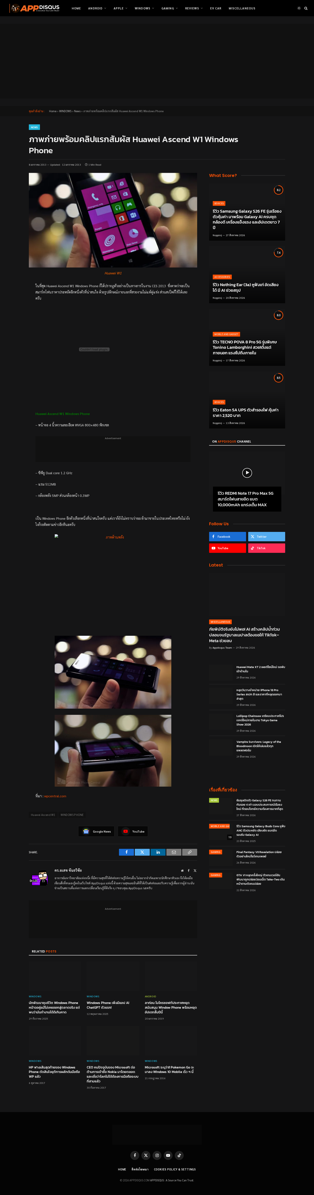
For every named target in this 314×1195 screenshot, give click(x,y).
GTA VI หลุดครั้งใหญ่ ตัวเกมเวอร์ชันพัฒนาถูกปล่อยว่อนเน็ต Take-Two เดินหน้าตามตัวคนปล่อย (260, 879)
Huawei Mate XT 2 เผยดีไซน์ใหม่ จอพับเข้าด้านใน (260, 669)
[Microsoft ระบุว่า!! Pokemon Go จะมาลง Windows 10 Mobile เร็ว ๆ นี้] (171, 1040)
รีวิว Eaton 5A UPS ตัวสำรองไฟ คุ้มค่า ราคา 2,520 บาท (246, 412)
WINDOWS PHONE (72, 815)
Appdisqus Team (222, 647)
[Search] (306, 8)
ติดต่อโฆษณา (140, 1169)
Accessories (222, 276)
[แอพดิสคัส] (33, 8)
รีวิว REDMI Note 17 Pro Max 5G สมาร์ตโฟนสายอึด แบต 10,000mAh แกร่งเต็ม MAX (245, 499)
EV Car (216, 8)
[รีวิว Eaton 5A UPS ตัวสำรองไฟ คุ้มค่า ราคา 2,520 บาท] (247, 399)
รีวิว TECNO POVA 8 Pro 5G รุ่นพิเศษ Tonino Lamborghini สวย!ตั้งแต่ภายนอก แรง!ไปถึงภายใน (245, 347)
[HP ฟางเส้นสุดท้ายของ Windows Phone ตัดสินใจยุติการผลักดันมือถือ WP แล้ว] (55, 1040)
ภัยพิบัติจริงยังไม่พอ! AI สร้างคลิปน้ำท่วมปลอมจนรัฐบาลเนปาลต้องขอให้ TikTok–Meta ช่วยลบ (244, 635)
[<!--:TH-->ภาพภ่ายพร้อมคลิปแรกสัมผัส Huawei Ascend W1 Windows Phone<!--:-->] (113, 220)
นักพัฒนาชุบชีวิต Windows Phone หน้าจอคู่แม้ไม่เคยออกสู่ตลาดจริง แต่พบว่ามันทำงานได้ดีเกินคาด (54, 1007)
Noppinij (217, 235)
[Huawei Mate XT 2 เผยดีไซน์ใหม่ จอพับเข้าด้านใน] (221, 673)
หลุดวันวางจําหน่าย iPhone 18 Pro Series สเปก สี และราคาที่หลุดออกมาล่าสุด (259, 694)
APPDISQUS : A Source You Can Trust (172, 1180)
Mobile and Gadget (226, 334)
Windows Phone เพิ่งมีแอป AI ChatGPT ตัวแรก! (108, 1005)
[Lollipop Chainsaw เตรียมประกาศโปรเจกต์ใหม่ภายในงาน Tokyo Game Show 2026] (221, 722)
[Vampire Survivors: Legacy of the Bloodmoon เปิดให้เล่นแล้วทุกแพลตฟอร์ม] (221, 747)
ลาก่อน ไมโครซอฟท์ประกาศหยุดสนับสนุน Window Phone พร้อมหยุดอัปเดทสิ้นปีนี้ (171, 1007)
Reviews (192, 8)
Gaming (167, 8)
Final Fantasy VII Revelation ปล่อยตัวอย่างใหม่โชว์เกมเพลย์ (259, 854)
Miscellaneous (242, 8)
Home (76, 8)
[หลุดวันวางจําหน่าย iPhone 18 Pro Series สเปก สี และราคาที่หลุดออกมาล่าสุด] (221, 696)
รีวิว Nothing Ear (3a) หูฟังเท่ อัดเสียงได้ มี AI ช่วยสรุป (246, 287)
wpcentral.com (55, 796)
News (77, 111)
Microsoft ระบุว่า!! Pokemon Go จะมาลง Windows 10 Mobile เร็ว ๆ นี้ (169, 1069)
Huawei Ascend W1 (43, 815)
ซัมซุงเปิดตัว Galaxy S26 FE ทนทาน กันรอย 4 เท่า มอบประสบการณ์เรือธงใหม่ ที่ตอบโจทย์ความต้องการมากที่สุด (259, 804)
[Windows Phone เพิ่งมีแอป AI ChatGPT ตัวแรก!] (113, 976)
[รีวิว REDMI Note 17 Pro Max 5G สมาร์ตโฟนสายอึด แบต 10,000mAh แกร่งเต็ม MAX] (247, 473)
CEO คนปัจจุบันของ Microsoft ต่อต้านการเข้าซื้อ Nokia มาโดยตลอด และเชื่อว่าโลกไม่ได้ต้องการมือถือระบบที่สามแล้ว (112, 1074)
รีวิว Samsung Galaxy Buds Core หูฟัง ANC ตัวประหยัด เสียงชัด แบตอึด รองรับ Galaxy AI (260, 830)
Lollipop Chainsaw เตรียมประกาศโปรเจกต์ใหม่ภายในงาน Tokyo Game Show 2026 (260, 720)
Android (95, 8)
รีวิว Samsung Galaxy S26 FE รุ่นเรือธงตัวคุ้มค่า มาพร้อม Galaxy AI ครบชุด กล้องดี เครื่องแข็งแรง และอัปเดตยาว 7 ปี (247, 219)
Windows (142, 8)
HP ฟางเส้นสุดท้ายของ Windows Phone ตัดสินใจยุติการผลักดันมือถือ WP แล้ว (54, 1072)
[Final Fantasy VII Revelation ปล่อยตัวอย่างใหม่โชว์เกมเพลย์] (221, 858)
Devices (219, 203)
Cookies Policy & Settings (175, 1169)
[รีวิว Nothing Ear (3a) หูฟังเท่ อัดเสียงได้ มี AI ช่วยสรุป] (247, 274)
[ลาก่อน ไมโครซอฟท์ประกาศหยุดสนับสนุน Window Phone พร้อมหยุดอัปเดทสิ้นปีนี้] (171, 976)
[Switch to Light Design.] (299, 8)
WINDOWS (65, 111)
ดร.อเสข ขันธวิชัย (68, 870)
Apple (119, 8)
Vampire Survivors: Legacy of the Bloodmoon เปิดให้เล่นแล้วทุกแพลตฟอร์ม (258, 746)
